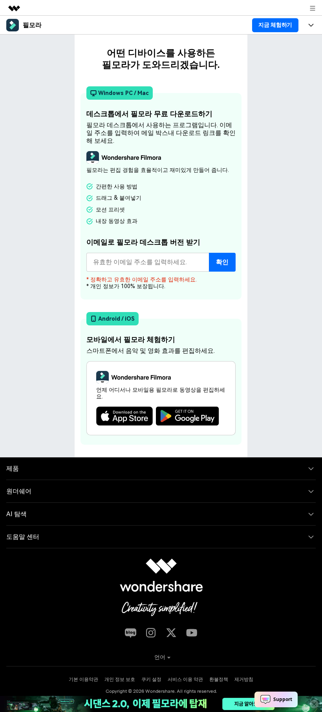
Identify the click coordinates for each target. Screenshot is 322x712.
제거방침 (243, 679)
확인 (222, 262)
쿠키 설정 (151, 679)
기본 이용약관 (83, 679)
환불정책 (218, 679)
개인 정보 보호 (119, 679)
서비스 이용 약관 (185, 679)
